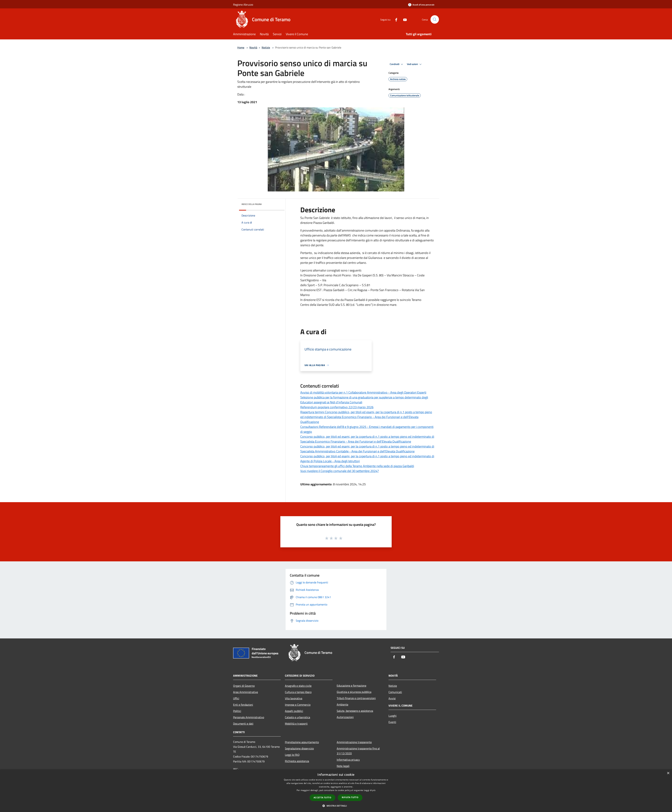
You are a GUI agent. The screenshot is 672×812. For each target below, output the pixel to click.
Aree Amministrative (245, 692)
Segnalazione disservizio (299, 748)
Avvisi (392, 698)
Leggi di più (370, 790)
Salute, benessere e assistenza (355, 711)
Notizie (266, 47)
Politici (237, 711)
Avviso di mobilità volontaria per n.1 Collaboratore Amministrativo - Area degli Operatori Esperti (363, 392)
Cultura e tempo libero (298, 692)
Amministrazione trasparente (354, 742)
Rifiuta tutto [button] (350, 797)
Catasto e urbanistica (297, 717)
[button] (336, 806)
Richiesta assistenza (297, 761)
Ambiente (342, 704)
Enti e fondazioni (243, 705)
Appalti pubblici (294, 711)
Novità (253, 47)
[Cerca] (434, 19)
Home (240, 47)
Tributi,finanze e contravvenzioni (356, 698)
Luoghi (392, 716)
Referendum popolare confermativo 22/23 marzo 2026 (336, 407)
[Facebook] (394, 19)
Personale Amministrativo (248, 717)
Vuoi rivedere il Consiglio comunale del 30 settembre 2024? (339, 471)
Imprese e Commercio (297, 705)
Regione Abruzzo (243, 4)
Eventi (392, 722)
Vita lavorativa (293, 698)
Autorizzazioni (345, 717)
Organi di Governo (244, 686)
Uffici (236, 698)
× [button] (668, 773)
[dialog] (336, 790)
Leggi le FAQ (292, 755)
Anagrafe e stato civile (298, 686)
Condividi (395, 64)
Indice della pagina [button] (251, 204)
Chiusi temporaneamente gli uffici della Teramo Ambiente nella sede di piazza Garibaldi (357, 466)
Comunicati (395, 692)
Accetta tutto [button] (322, 797)
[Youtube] (403, 19)
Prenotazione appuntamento (302, 742)
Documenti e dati (243, 723)
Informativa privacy (348, 760)
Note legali (343, 766)
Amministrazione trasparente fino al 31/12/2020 (358, 750)
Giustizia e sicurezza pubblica (354, 692)
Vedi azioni (412, 64)
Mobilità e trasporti (296, 723)
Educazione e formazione (351, 685)
